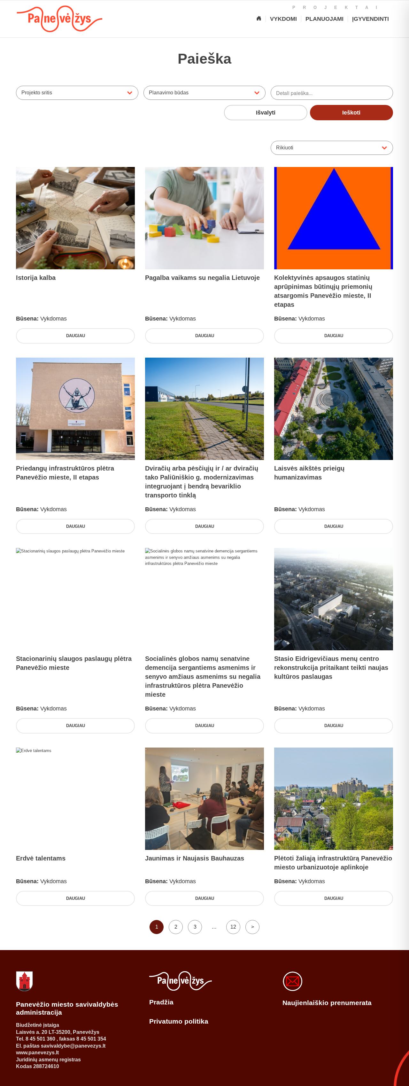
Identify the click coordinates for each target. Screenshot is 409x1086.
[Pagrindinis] (259, 18)
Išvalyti (265, 112)
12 (233, 927)
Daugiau (75, 335)
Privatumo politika (178, 1021)
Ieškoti (351, 112)
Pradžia (161, 1002)
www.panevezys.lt (37, 1052)
